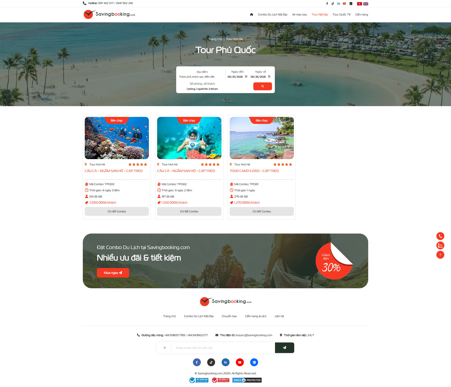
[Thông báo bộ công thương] (198, 379)
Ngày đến (237, 71)
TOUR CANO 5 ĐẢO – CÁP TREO (254, 171)
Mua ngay (111, 273)
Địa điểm (202, 71)
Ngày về (260, 71)
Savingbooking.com (210, 373)
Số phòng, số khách (202, 83)
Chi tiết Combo (117, 211)
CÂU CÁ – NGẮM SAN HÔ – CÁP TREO (114, 171)
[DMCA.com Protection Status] (247, 379)
